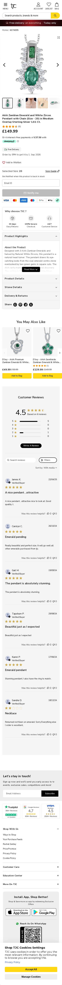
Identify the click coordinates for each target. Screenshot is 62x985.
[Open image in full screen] (58, 37)
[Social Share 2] (20, 305)
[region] (30, 422)
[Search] (55, 16)
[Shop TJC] (21, 6)
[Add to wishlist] (28, 331)
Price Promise (9, 848)
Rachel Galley (9, 844)
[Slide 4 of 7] (42, 103)
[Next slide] (58, 65)
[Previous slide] (3, 65)
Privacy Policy (9, 853)
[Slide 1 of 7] (7, 103)
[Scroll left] (4, 352)
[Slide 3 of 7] (31, 103)
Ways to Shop (9, 834)
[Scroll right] (59, 352)
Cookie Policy (9, 858)
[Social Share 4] (31, 305)
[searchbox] (20, 460)
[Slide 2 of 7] (19, 103)
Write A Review (31, 445)
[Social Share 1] (15, 305)
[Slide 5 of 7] (54, 103)
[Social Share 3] (26, 305)
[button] (48, 513)
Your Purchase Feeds (13, 839)
